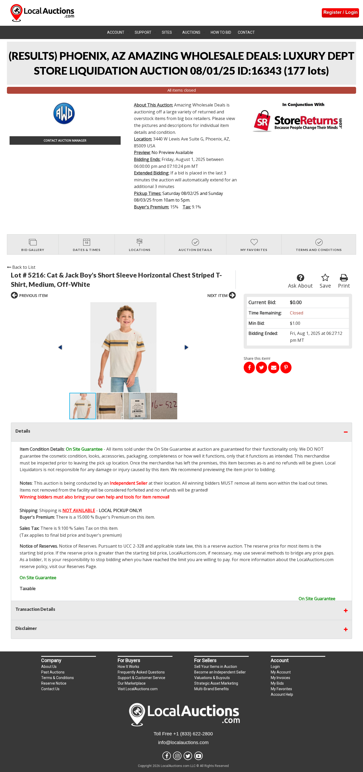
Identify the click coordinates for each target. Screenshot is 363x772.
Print (344, 285)
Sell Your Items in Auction (215, 666)
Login (275, 666)
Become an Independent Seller (220, 672)
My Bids (277, 683)
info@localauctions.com (183, 742)
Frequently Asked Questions (141, 672)
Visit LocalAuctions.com (138, 689)
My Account (281, 672)
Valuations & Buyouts (212, 678)
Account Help (282, 694)
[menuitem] (118, 32)
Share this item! (257, 358)
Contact (246, 32)
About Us (49, 666)
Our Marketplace (132, 683)
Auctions (191, 32)
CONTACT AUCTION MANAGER (65, 140)
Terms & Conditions (57, 678)
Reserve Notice (53, 683)
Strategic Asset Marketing (216, 683)
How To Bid (221, 32)
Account (115, 32)
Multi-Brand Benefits (211, 689)
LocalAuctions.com (187, 553)
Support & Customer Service (141, 678)
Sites (167, 32)
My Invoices (280, 678)
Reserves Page (81, 566)
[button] (123, 347)
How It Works (128, 666)
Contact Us (50, 689)
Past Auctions (53, 672)
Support (143, 32)
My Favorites (281, 689)
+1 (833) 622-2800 (193, 733)
